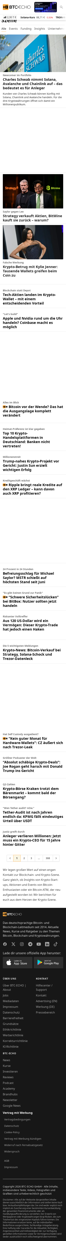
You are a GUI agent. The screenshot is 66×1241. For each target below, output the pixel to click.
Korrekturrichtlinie (15, 1041)
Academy (9, 1089)
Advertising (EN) (46, 1001)
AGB (6, 1160)
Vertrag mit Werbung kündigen (22, 1138)
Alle (3, 29)
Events (13, 29)
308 (48, 858)
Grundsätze (10, 1024)
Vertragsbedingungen (17, 1119)
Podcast (8, 1083)
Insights (39, 29)
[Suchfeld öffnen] (61, 7)
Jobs (5, 995)
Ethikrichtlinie (12, 1029)
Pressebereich (45, 1012)
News (6, 1060)
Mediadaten (11, 1001)
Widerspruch (12, 1151)
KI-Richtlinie (10, 1047)
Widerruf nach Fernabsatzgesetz (23, 1145)
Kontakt (41, 995)
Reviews (8, 1077)
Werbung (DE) (45, 1007)
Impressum (10, 1007)
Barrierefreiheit (13, 1018)
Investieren (10, 1071)
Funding (26, 29)
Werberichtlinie (13, 1035)
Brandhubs (10, 1094)
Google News (12, 1106)
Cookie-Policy (12, 1132)
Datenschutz (11, 1012)
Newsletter (10, 1100)
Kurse (7, 1066)
